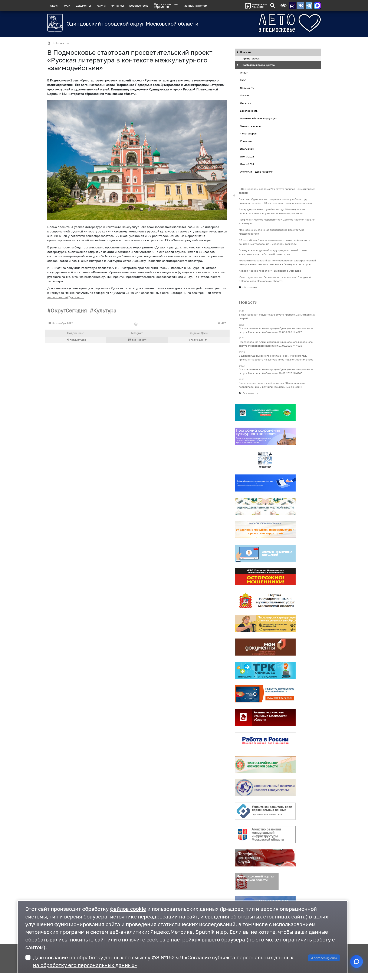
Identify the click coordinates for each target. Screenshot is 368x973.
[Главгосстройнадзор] (265, 764)
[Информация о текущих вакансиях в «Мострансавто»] (265, 623)
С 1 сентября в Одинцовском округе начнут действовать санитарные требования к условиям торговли (274, 241)
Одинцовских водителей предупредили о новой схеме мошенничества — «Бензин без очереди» (273, 252)
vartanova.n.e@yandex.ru (65, 297)
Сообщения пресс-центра (259, 65)
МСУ (67, 5)
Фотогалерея (248, 133)
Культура (104, 310)
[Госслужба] (265, 459)
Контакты (246, 141)
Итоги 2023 (247, 156)
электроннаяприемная (259, 5)
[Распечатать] (137, 324)
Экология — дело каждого (256, 171)
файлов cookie (128, 909)
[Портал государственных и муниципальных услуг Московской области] (265, 600)
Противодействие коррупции (258, 118)
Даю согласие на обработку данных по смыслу (163, 961)
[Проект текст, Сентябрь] (137, 160)
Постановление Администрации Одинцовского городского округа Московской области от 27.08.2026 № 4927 (276, 330)
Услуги (101, 5)
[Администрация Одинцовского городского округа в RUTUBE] (292, 5)
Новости (62, 43)
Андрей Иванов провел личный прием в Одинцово (270, 270)
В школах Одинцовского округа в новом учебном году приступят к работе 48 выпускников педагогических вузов (276, 201)
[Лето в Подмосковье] (266, 23)
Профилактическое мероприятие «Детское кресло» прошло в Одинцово (277, 221)
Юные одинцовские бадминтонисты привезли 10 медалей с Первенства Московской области (275, 279)
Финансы (117, 5)
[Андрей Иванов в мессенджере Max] (317, 5)
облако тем (250, 287)
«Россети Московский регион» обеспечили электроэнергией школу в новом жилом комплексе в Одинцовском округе (277, 262)
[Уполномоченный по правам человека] (265, 787)
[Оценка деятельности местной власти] (265, 506)
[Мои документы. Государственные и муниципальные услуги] (265, 647)
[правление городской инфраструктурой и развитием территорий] (265, 529)
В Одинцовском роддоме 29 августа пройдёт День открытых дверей (277, 190)
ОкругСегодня (69, 310)
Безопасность (138, 5)
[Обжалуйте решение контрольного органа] (265, 483)
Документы (83, 5)
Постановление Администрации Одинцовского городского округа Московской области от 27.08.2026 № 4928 (276, 343)
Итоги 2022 (247, 148)
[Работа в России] (265, 740)
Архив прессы (251, 58)
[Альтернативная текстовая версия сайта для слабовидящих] (283, 5)
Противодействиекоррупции (166, 5)
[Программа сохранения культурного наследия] (265, 436)
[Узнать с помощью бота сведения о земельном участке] (265, 412)
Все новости (250, 393)
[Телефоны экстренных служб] (265, 857)
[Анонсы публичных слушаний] (265, 553)
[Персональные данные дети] (265, 811)
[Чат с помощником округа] (356, 961)
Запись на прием (195, 5)
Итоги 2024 (247, 164)
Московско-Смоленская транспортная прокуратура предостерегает (271, 231)
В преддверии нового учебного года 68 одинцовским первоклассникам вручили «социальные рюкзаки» (272, 211)
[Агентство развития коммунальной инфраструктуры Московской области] (265, 834)
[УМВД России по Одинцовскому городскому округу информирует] (265, 576)
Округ (54, 5)
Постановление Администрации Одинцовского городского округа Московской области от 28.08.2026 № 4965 (276, 371)
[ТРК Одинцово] (265, 670)
